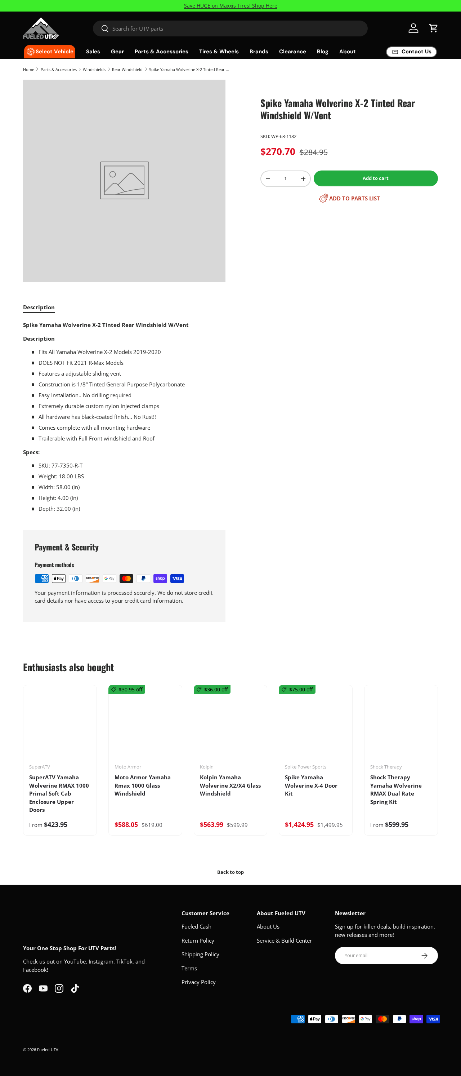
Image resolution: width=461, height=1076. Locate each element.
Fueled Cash (196, 926)
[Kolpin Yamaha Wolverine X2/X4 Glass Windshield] (230, 727)
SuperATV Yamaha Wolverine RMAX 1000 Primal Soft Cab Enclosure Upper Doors (59, 793)
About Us (268, 926)
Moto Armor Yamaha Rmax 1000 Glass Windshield (143, 785)
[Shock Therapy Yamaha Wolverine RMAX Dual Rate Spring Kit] (401, 727)
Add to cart (376, 178)
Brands (259, 51)
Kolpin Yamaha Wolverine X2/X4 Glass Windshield (230, 785)
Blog (322, 51)
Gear (117, 51)
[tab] (39, 307)
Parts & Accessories (161, 51)
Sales (93, 51)
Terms (189, 968)
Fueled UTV (47, 1049)
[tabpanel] (124, 417)
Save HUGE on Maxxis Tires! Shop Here (230, 6)
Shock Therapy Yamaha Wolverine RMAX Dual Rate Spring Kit (396, 789)
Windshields (94, 69)
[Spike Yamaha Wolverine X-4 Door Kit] (315, 727)
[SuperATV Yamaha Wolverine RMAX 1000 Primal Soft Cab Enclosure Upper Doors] (60, 727)
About (347, 51)
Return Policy (198, 940)
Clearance (292, 51)
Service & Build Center (284, 940)
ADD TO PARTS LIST (354, 198)
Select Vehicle (54, 51)
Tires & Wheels (219, 51)
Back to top (230, 872)
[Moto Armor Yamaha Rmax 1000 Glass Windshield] (145, 727)
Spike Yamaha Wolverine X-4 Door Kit (311, 785)
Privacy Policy (199, 982)
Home (28, 69)
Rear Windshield (127, 69)
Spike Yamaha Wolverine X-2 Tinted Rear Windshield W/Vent (189, 69)
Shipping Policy (200, 954)
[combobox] (230, 28)
